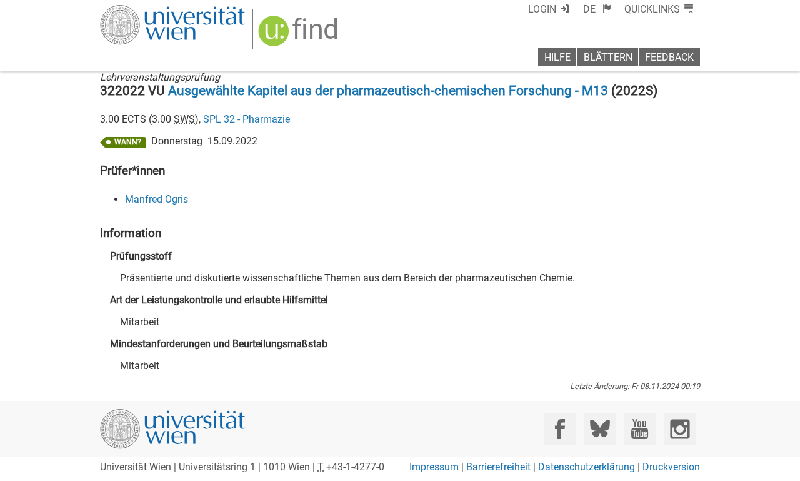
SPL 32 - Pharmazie (246, 119)
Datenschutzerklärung (586, 467)
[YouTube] (640, 429)
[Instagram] (680, 429)
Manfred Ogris (156, 199)
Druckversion (671, 467)
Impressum (434, 467)
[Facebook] (560, 429)
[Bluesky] (600, 429)
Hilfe (557, 57)
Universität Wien (143, 11)
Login (542, 9)
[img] (299, 35)
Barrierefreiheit (498, 467)
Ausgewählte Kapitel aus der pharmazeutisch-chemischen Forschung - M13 (388, 90)
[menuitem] (597, 9)
